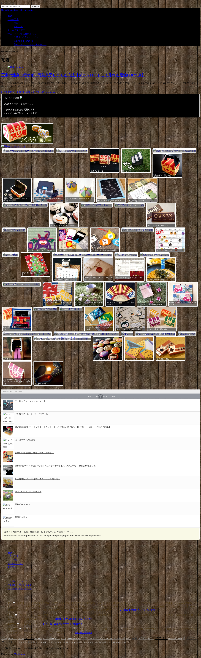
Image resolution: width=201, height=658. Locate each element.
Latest (18, 392)
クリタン (172, 638)
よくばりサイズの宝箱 (25, 440)
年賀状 (43, 642)
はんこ (151, 638)
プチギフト (86, 642)
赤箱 (84, 638)
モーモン (77, 638)
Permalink (50, 92)
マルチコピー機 (99, 642)
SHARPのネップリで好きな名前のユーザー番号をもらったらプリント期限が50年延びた (55, 466)
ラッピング (12, 638)
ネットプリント (106, 638)
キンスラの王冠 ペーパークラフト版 (31, 414)
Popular (7, 392)
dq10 (10, 16)
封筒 (108, 642)
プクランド (19, 642)
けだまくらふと (9, 3)
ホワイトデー (48, 638)
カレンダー (116, 642)
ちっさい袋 (119, 638)
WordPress (19, 654)
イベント (18, 26)
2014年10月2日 (25, 92)
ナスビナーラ (53, 642)
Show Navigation (9, 10)
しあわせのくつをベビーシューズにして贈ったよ (37, 478)
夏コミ (63, 638)
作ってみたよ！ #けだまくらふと (30, 44)
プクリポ (161, 638)
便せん (128, 638)
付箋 (124, 642)
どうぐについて (15, 563)
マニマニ (12, 567)
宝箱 (16, 23)
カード (70, 638)
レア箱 (4, 638)
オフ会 (62, 642)
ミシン (57, 638)
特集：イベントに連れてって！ (23, 33)
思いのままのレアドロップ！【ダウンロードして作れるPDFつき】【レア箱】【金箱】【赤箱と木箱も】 (63, 427)
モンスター (33, 642)
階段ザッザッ (21, 517)
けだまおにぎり (9, 92)
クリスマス (93, 638)
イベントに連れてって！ (20, 588)
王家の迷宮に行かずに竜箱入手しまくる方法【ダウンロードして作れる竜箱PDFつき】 (73, 75)
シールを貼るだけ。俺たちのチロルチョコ (34, 452)
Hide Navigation (26, 10)
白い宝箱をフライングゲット (28, 491)
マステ (21, 638)
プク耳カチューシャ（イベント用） (31, 401)
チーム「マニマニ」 (17, 30)
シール (29, 638)
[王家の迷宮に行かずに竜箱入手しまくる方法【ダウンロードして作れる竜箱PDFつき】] (15, 67)
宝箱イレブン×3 (22, 504)
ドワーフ (38, 638)
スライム (143, 638)
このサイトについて (24, 41)
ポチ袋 (179, 638)
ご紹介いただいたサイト (26, 37)
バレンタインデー (73, 642)
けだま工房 (13, 19)
